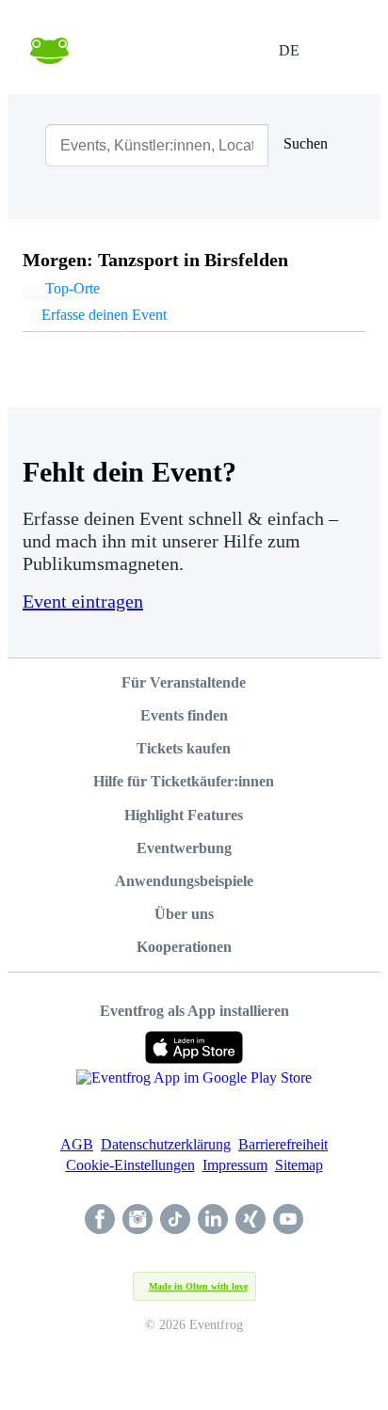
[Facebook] (100, 1221)
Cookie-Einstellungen (130, 1165)
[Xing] (250, 1221)
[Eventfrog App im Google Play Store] (194, 1085)
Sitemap (299, 1165)
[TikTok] (175, 1221)
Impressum (234, 1165)
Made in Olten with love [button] (198, 1286)
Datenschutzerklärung (166, 1144)
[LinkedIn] (213, 1221)
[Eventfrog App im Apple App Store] (194, 1047)
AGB (76, 1144)
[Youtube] (288, 1221)
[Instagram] (137, 1221)
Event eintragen (83, 601)
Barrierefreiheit (283, 1144)
